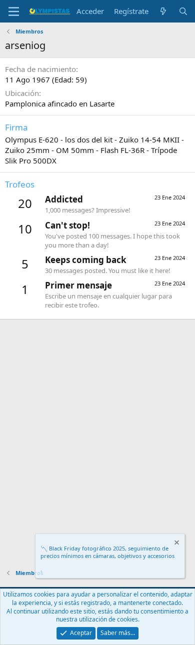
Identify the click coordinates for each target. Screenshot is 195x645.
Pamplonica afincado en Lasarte (59, 103)
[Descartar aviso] (176, 543)
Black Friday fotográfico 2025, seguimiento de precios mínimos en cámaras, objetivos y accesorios (107, 552)
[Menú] (14, 12)
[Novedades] (163, 11)
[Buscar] (183, 11)
